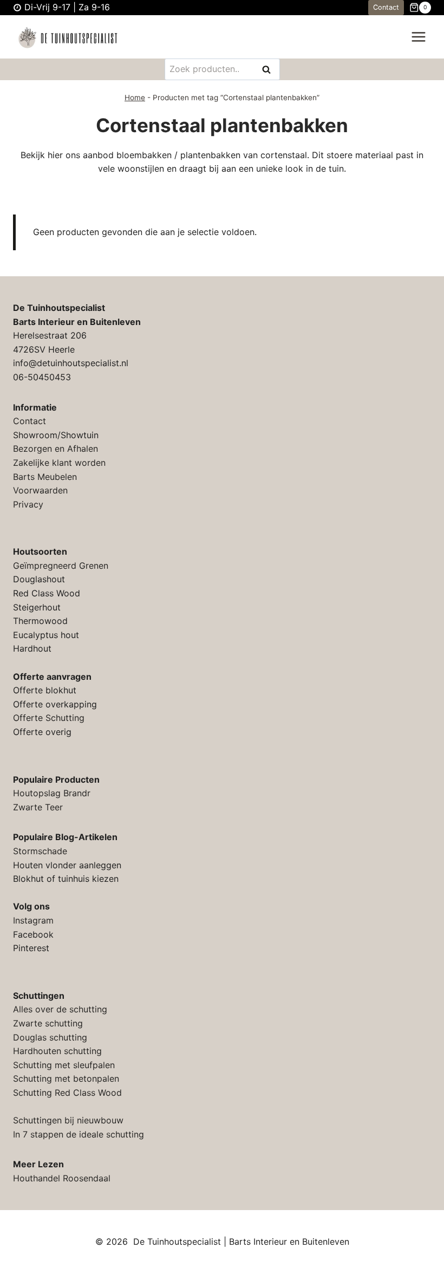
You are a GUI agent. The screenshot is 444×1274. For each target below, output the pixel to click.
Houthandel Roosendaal (61, 1178)
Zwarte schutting (48, 1023)
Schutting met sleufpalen (64, 1065)
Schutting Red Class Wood (67, 1092)
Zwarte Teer (38, 807)
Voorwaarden (40, 490)
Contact (386, 7)
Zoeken (269, 70)
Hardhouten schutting (57, 1050)
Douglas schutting (50, 1037)
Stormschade (40, 851)
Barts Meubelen (45, 476)
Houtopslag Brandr (51, 793)
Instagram (33, 920)
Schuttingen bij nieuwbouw (68, 1120)
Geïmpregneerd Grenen (60, 565)
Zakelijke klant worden (59, 462)
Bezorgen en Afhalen (55, 448)
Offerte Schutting (48, 717)
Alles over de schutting (60, 1009)
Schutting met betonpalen (66, 1078)
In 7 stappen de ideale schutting (78, 1134)
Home (135, 97)
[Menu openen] (418, 37)
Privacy (28, 504)
